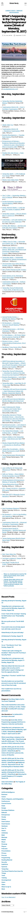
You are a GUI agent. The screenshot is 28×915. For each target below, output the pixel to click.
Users (3, 882)
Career (3, 797)
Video (3, 884)
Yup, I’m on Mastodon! (8, 897)
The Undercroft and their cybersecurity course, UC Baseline (12, 753)
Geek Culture (5, 821)
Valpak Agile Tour (7, 125)
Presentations (5, 851)
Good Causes (5, 824)
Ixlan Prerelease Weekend (10, 508)
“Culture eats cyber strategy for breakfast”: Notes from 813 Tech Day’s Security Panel (13, 653)
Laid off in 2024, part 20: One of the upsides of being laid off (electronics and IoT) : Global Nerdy (12, 749)
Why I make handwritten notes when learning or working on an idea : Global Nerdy (13, 707)
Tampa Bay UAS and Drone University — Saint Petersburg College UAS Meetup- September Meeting (14, 391)
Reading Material (6, 860)
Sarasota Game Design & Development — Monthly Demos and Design (14, 530)
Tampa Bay (19, 10)
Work (3, 889)
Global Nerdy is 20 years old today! (12, 632)
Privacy (3, 853)
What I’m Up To (6, 887)
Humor (3, 830)
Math (3, 835)
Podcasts (4, 848)
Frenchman (5, 720)
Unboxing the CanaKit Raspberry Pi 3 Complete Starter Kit (13, 776)
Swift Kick (4, 864)
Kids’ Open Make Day (9, 554)
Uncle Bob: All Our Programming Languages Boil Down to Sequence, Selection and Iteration (13, 722)
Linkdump (4, 833)
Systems (4, 866)
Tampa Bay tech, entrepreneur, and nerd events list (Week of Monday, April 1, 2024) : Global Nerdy (13, 729)
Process (4, 855)
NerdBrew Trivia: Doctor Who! (11, 347)
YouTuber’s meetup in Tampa (11, 558)
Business (4, 794)
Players (3, 846)
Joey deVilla (9, 35)
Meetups (4, 837)
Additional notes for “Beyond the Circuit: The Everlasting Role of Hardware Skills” (12, 764)
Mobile (3, 839)
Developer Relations (7, 810)
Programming (5, 857)
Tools (3, 875)
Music (3, 842)
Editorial (4, 812)
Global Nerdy (14, 3)
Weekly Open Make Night (10, 180)
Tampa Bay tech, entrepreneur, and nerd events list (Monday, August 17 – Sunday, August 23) (13, 660)
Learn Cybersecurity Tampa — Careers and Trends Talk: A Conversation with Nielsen (11, 409)
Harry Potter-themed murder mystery (14, 269)
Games (3, 819)
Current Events (10, 10)
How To (3, 828)
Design (3, 808)
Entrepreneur (5, 815)
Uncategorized (14, 12)
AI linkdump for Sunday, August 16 (12, 636)
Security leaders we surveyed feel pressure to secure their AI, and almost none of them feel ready (13, 683)
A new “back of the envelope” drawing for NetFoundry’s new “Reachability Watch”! (13, 616)
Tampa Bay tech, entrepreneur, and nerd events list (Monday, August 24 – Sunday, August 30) (13, 608)
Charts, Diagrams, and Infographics (12, 799)
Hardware (4, 826)
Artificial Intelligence (8, 792)
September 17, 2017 (21, 35)
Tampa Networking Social (10, 484)
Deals (3, 806)
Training (4, 878)
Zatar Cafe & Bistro (7, 782)
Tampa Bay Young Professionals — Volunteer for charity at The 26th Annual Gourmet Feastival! (13, 373)
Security (4, 862)
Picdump (4, 844)
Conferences (5, 801)
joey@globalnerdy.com (10, 89)
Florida (3, 817)
